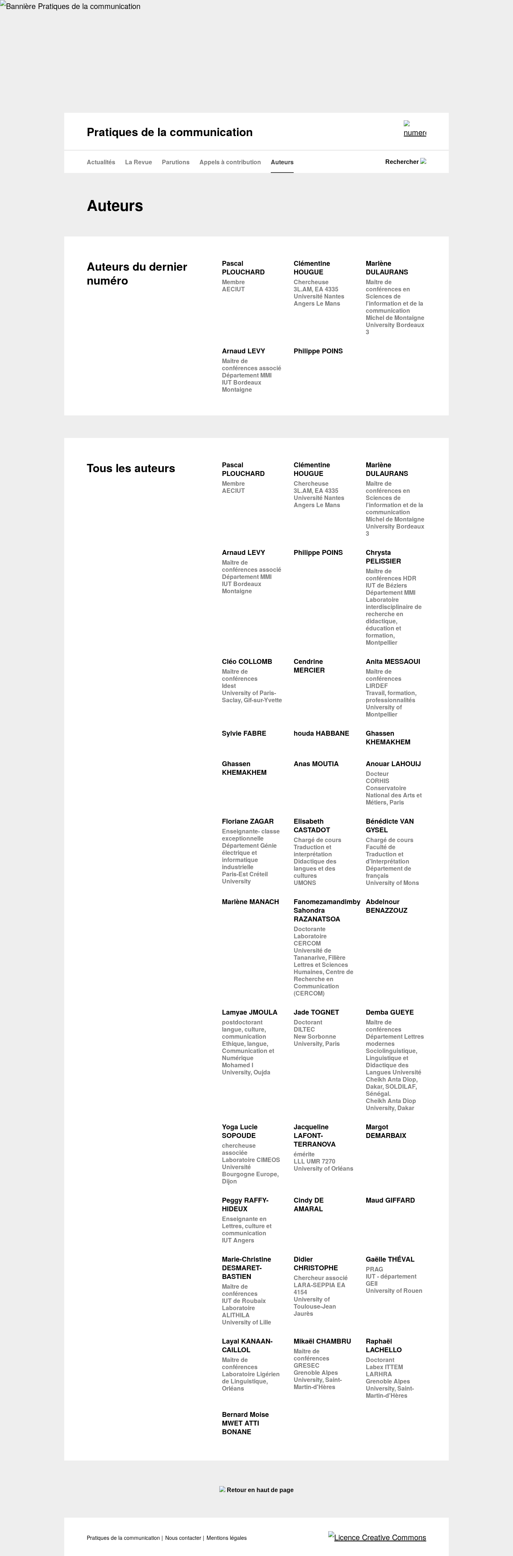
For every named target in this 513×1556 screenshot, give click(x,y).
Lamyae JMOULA (250, 1012)
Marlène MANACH (250, 901)
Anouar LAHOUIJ (393, 763)
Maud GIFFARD (390, 1200)
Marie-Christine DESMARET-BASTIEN (246, 1268)
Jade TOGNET (316, 1012)
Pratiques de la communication (124, 1538)
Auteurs (282, 162)
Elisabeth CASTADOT (312, 825)
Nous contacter (184, 1538)
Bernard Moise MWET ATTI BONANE (245, 1423)
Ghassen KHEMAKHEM (388, 737)
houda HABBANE (321, 733)
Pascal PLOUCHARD (243, 267)
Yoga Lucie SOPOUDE (240, 1131)
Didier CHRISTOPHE (316, 1263)
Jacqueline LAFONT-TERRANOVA (315, 1135)
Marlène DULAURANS (387, 267)
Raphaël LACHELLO (384, 1345)
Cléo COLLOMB (247, 661)
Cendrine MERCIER (309, 665)
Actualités (101, 162)
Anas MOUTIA (316, 763)
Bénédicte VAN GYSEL (390, 825)
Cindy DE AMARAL (309, 1204)
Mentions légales (227, 1538)
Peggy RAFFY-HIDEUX (245, 1204)
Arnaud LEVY (243, 351)
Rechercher (402, 162)
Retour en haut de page (259, 1490)
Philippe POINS (318, 351)
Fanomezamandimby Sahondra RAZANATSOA (327, 910)
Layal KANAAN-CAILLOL (247, 1345)
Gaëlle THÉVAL (390, 1259)
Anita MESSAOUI (393, 661)
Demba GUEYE (390, 1012)
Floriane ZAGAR (248, 821)
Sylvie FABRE (244, 733)
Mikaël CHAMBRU (322, 1341)
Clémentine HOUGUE (312, 267)
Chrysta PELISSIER (383, 556)
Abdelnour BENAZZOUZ (386, 906)
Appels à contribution (230, 162)
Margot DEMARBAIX (386, 1131)
